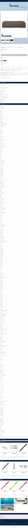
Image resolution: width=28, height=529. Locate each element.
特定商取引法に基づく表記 (16, 523)
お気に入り (8, 60)
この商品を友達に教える (3, 62)
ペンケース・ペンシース (11, 43)
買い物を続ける (2, 64)
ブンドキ (12, 527)
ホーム (1, 43)
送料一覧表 (1, 440)
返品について (12, 523)
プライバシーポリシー (20, 523)
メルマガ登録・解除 (24, 523)
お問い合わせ (1, 521)
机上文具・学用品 (5, 43)
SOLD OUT (14, 55)
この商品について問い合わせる (4, 63)
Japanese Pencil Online (15, 527)
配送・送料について (8, 523)
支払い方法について (4, 523)
